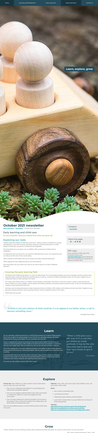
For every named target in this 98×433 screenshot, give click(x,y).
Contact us (89, 3)
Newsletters (19, 228)
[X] (73, 242)
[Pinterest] (75, 242)
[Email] (80, 242)
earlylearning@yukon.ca (75, 257)
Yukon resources (51, 3)
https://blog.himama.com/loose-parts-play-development (68, 406)
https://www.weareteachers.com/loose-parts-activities (68, 408)
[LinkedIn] (77, 242)
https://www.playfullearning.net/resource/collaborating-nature (70, 410)
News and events (71, 3)
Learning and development (27, 3)
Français (91, 193)
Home (7, 3)
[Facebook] (71, 242)
